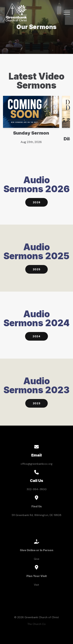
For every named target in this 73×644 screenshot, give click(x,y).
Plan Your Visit (36, 576)
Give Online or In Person (36, 550)
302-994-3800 (37, 489)
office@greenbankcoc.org (36, 463)
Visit (36, 584)
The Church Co (36, 624)
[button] (67, 13)
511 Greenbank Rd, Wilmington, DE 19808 (36, 515)
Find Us (36, 506)
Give (36, 559)
